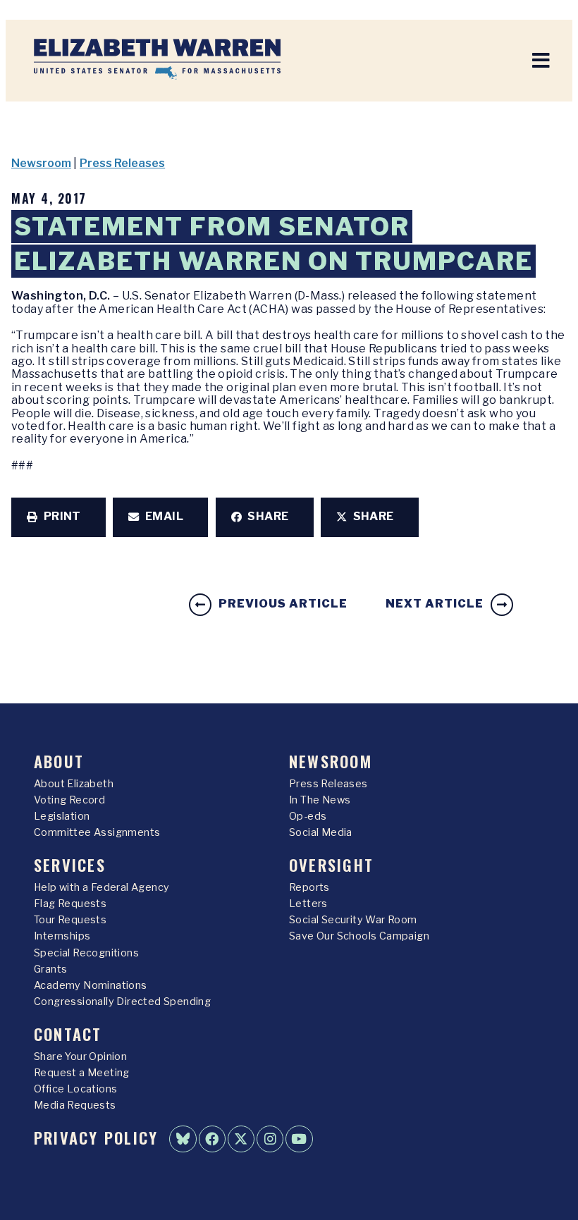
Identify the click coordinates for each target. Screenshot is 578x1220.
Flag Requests (70, 903)
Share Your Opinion (80, 1056)
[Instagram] (270, 1139)
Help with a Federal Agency (101, 887)
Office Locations (75, 1089)
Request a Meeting (82, 1072)
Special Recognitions (86, 953)
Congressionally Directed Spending (122, 1001)
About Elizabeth (73, 783)
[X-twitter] (241, 1139)
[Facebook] (212, 1139)
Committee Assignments (97, 832)
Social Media (320, 832)
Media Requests (75, 1105)
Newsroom (41, 163)
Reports (309, 887)
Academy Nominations (90, 985)
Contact (68, 1033)
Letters (308, 903)
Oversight (331, 864)
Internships (62, 936)
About (59, 760)
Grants (50, 969)
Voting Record (69, 800)
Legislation (62, 816)
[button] (58, 517)
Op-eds (307, 816)
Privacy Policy (96, 1137)
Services (70, 864)
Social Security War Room (353, 919)
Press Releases (122, 163)
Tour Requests (70, 919)
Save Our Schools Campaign (359, 936)
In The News (319, 800)
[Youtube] (298, 1139)
